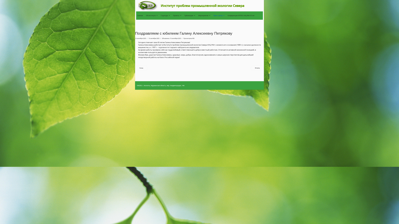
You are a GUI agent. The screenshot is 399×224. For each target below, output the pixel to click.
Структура (164, 15)
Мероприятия (203, 15)
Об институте (151, 15)
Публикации (188, 15)
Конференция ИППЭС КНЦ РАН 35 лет (241, 15)
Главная (140, 15)
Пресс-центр (218, 15)
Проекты (176, 15)
